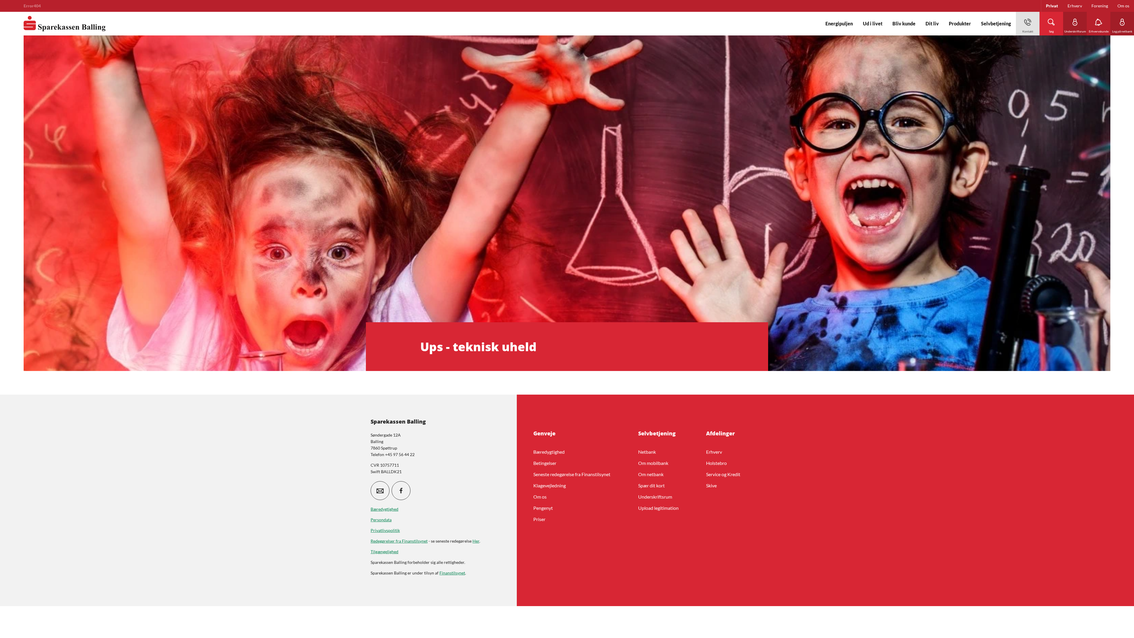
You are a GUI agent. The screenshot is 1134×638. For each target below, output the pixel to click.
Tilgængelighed (384, 551)
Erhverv (714, 452)
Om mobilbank (653, 463)
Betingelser (544, 463)
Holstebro (716, 463)
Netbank (647, 452)
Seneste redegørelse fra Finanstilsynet (571, 474)
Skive (711, 485)
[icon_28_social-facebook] (401, 490)
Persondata (381, 519)
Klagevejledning (549, 485)
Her (475, 540)
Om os (540, 496)
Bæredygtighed (549, 452)
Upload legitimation (658, 508)
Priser (539, 519)
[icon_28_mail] (380, 490)
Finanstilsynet (452, 572)
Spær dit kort (651, 485)
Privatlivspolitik (385, 530)
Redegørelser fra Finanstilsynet (399, 540)
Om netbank (651, 474)
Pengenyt (543, 508)
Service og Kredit (723, 474)
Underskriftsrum (655, 496)
